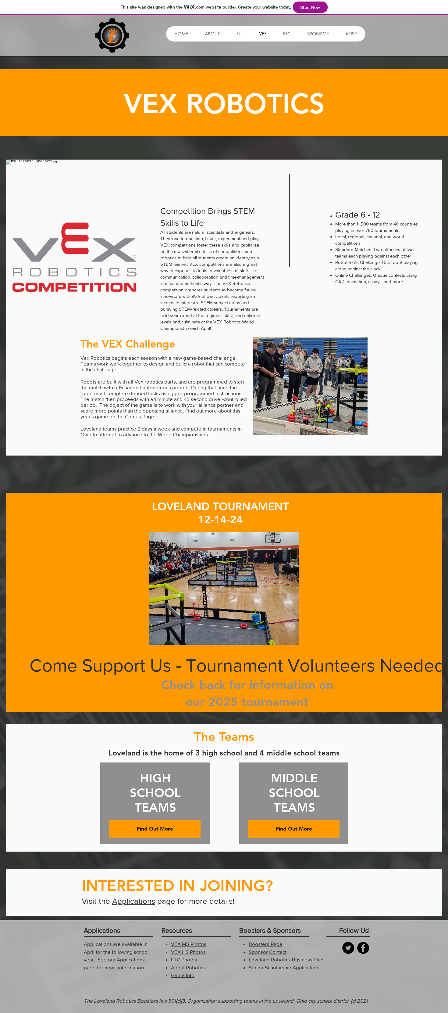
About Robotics (188, 967)
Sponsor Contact (267, 952)
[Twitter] (348, 948)
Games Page (139, 416)
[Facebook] (363, 948)
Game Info (182, 975)
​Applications (131, 959)
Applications (133, 901)
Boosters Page (266, 944)
